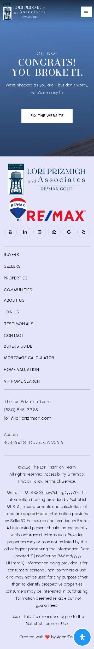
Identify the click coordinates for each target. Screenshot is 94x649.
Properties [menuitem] (15, 278)
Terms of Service (59, 481)
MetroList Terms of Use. (47, 623)
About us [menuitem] (14, 300)
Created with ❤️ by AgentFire (47, 637)
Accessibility (55, 474)
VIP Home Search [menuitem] (22, 381)
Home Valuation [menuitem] (21, 369)
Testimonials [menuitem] (18, 323)
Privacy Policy (30, 481)
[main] (47, 78)
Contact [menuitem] (14, 335)
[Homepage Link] (24, 11)
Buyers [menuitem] (11, 254)
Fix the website (47, 115)
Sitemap (76, 474)
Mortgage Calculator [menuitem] (29, 357)
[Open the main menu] (86, 12)
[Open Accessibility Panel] (82, 637)
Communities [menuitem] (18, 290)
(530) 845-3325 (21, 410)
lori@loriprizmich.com (28, 418)
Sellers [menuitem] (12, 266)
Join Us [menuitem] (11, 312)
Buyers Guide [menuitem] (18, 346)
